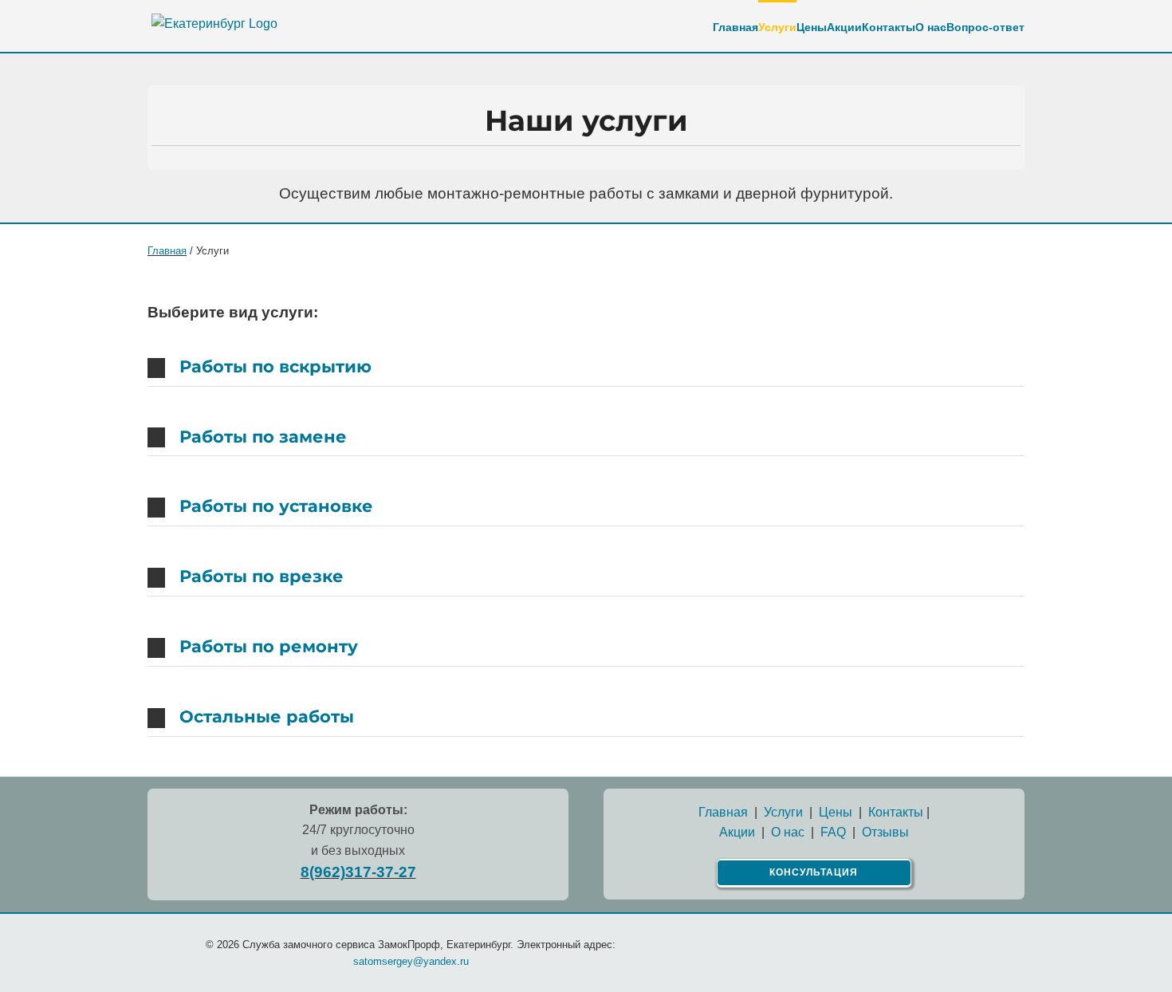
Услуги (783, 812)
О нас (787, 832)
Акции (737, 832)
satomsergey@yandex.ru (411, 961)
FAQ (833, 832)
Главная (167, 251)
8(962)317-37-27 (358, 872)
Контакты (895, 812)
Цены (835, 812)
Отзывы (885, 832)
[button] (586, 367)
